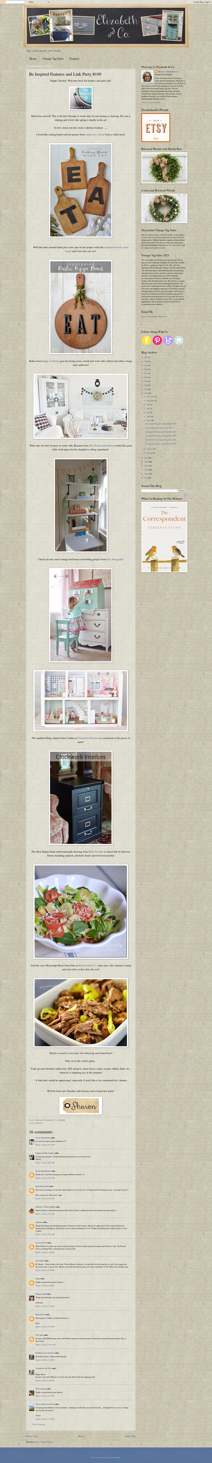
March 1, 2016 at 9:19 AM (45, 1198)
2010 (146, 477)
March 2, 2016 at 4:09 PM (44, 1380)
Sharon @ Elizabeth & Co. (46, 1120)
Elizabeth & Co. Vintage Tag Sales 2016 (161, 439)
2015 (146, 458)
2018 (146, 385)
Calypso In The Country (44, 1153)
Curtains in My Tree (43, 1368)
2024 (146, 361)
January (150, 452)
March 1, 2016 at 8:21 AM (45, 1144)
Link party (39, 1123)
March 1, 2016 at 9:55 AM (45, 1234)
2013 (146, 465)
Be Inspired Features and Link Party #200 (161, 435)
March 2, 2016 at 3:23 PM (44, 1360)
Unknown (39, 1222)
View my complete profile (151, 102)
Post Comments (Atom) (45, 1442)
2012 (146, 469)
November (151, 396)
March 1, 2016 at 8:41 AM (45, 1162)
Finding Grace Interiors (45, 1353)
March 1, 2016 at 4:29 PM (44, 1270)
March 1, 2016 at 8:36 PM (44, 1326)
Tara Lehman (40, 1388)
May (148, 412)
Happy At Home (50, 361)
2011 (146, 473)
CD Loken (39, 1335)
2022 (146, 369)
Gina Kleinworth (42, 1186)
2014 (146, 462)
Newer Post (32, 1436)
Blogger (117, 1457)
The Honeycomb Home (101, 445)
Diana (37, 1278)
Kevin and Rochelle (43, 1171)
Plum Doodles (96, 851)
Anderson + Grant (95, 134)
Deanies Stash (40, 1294)
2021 (146, 373)
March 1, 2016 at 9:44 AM (45, 1214)
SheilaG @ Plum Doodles (45, 1207)
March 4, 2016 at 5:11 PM (44, 1419)
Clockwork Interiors (88, 738)
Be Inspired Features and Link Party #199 (161, 443)
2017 (146, 389)
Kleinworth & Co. (88, 965)
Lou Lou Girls (41, 1242)
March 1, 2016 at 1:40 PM (44, 1252)
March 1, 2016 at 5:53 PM (44, 1285)
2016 (146, 393)
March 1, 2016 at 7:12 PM (44, 1306)
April (149, 416)
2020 (146, 377)
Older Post (130, 1436)
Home (32, 58)
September (151, 400)
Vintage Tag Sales (53, 58)
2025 (146, 357)
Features (74, 58)
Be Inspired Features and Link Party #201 (161, 431)
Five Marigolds (115, 559)
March (149, 420)
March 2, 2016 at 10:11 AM (45, 1344)
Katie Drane (40, 1314)
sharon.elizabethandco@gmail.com (154, 316)
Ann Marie (39, 1260)
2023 (146, 365)
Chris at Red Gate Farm (44, 1404)
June (148, 408)
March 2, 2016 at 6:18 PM (44, 1395)
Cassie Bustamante (42, 1137)
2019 (146, 381)
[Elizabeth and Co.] (81, 109)
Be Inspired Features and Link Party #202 (161, 423)
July (148, 404)
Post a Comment (39, 1424)
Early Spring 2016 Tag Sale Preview (159, 427)
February (150, 448)
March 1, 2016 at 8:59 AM (45, 1178)
